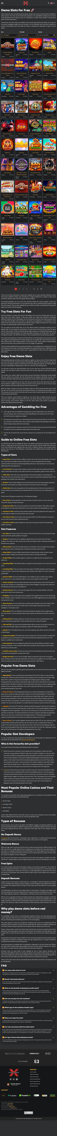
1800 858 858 (10, 1103)
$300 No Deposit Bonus (35, 1084)
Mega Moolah (7, 675)
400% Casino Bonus (34, 1074)
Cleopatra (6, 706)
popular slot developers (28, 740)
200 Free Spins (33, 1072)
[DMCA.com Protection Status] (28, 1114)
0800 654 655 (12, 1106)
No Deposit (4, 838)
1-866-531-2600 (10, 1105)
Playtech (6, 770)
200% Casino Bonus (34, 1077)
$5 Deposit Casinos (34, 1086)
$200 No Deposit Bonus (35, 1079)
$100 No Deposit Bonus (35, 1081)
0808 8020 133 (14, 1108)
